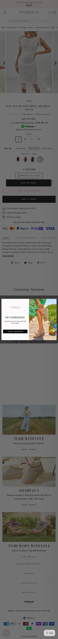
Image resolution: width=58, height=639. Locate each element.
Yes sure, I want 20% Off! (15, 331)
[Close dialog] (54, 300)
